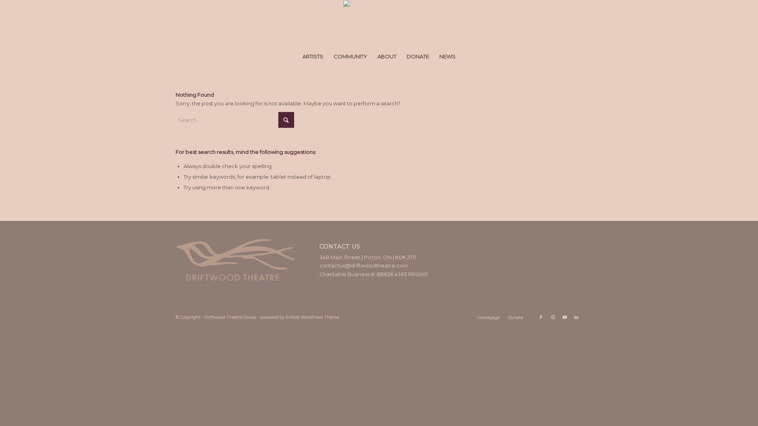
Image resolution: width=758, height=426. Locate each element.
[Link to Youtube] (564, 317)
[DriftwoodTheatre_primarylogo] (379, 23)
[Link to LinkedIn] (576, 317)
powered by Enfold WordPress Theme (299, 317)
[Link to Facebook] (541, 317)
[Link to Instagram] (553, 317)
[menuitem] (312, 56)
